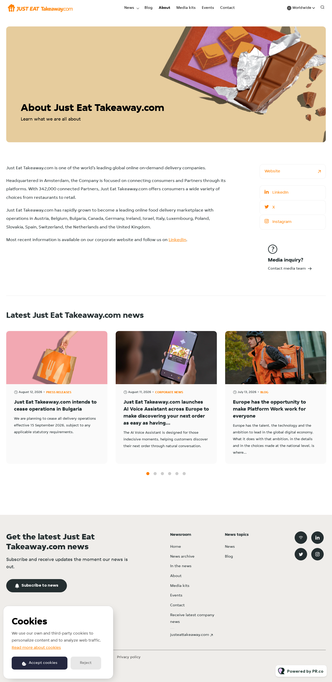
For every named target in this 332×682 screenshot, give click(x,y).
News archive (182, 557)
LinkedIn (177, 240)
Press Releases (58, 392)
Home (175, 547)
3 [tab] (162, 473)
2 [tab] (155, 473)
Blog (148, 8)
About (164, 8)
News (129, 8)
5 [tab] (176, 473)
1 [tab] (147, 473)
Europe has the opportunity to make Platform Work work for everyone (269, 409)
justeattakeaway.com (189, 635)
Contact (227, 8)
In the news (180, 566)
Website (272, 171)
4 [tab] (169, 473)
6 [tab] (184, 473)
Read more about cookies (36, 648)
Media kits (186, 8)
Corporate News (169, 392)
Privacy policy (129, 657)
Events (208, 8)
